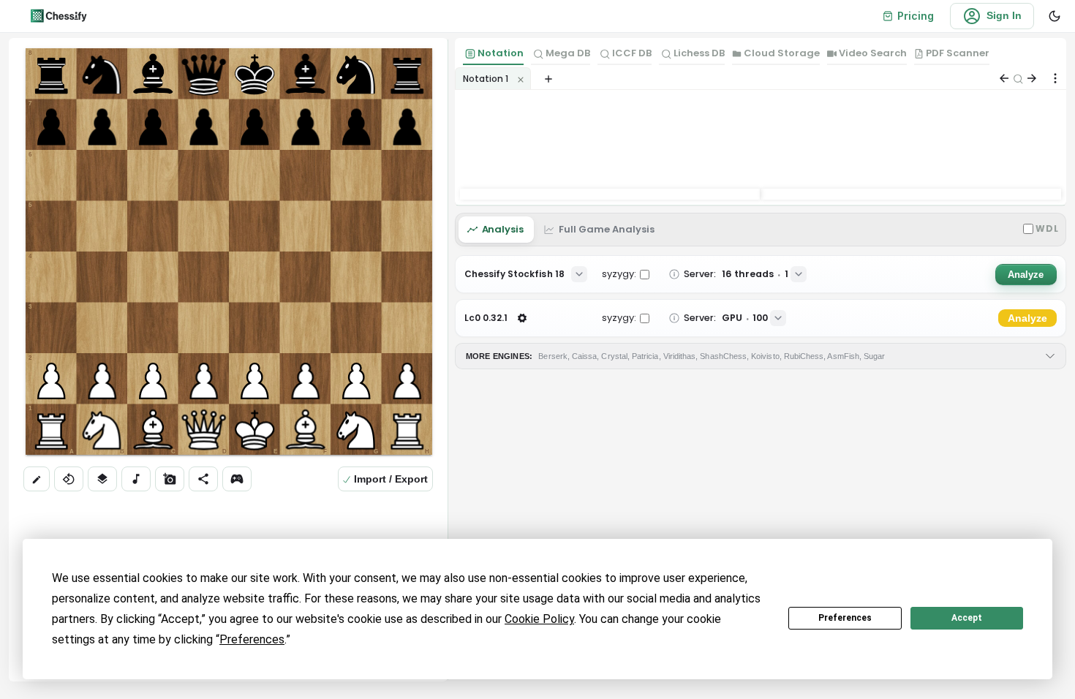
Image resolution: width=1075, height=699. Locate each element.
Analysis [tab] (503, 229)
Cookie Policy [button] (539, 619)
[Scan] (169, 478)
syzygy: (619, 274)
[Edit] (36, 478)
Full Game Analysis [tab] (607, 229)
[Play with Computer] (237, 478)
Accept (966, 618)
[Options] (1055, 78)
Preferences (845, 618)
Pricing (915, 16)
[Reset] (102, 478)
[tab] (493, 54)
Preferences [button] (251, 639)
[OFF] (136, 478)
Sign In (1004, 15)
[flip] (68, 478)
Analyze (1026, 274)
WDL (1047, 228)
